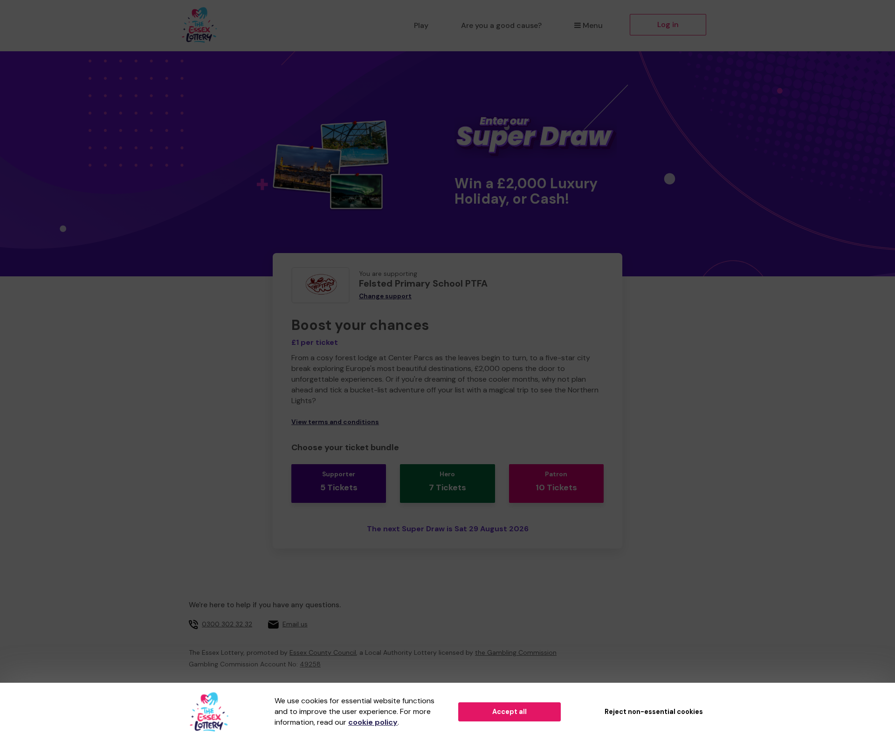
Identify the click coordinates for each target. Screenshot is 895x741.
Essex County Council (322, 652)
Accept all (509, 711)
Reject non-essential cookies (654, 711)
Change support (385, 296)
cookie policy (373, 722)
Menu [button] (593, 25)
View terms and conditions (335, 422)
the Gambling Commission (516, 652)
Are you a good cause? (501, 25)
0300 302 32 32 (227, 624)
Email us (295, 624)
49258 (310, 664)
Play (421, 25)
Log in (668, 24)
